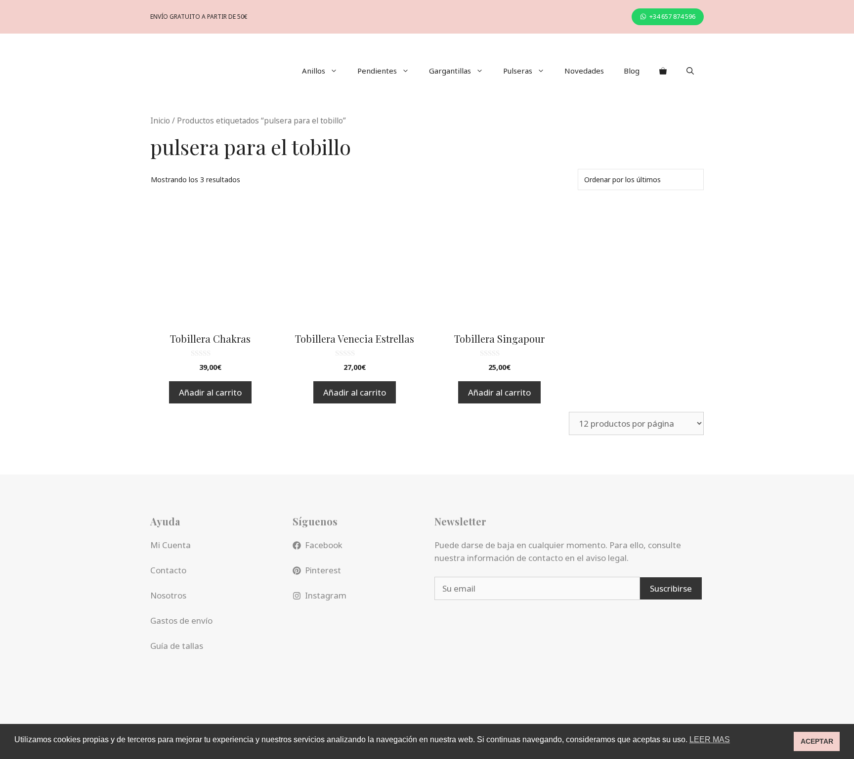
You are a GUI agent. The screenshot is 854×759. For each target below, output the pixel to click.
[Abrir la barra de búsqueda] (690, 70)
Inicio (160, 120)
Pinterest (323, 570)
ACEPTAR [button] (817, 741)
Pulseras (517, 71)
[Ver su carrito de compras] (663, 70)
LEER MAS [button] (709, 739)
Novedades (584, 71)
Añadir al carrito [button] (210, 392)
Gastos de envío (181, 620)
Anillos (313, 71)
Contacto (168, 570)
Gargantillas (450, 71)
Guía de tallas (176, 645)
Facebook (323, 545)
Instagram (325, 595)
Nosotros (168, 595)
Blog (632, 71)
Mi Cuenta (170, 545)
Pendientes (377, 71)
